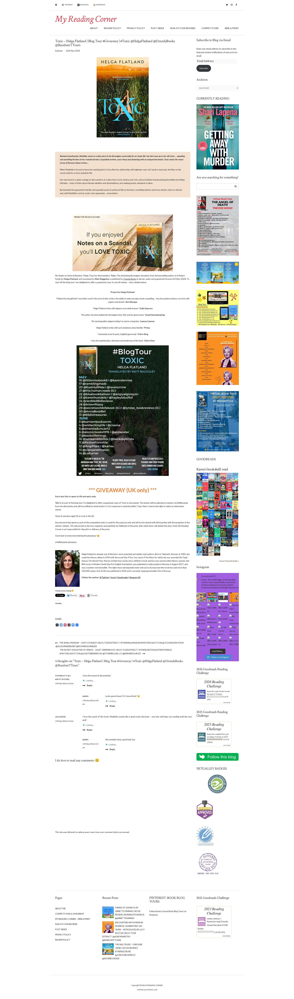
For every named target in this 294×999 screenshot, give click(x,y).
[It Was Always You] (211, 477)
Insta (113, 577)
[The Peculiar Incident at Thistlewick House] (223, 523)
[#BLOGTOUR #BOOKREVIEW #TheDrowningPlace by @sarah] (234, 641)
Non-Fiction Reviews (182, 28)
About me (60, 908)
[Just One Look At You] (229, 523)
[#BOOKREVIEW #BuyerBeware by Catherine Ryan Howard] (212, 608)
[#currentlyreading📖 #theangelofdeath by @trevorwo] (223, 619)
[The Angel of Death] (205, 486)
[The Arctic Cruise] (235, 532)
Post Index (157, 28)
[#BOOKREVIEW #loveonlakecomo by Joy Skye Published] (212, 641)
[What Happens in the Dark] (211, 523)
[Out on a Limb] (205, 541)
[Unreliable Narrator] (217, 504)
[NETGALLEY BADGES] (217, 784)
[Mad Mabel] (205, 477)
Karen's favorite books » (229, 561)
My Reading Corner (85, 19)
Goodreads (122, 577)
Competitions (210, 28)
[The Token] (223, 541)
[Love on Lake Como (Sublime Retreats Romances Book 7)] (229, 496)
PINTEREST (68, 5)
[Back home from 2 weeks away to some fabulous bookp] (212, 597)
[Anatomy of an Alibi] (211, 532)
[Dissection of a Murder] (217, 495)
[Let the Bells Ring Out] (217, 541)
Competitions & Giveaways (69, 914)
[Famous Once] (235, 523)
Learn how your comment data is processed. (110, 832)
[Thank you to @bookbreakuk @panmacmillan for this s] (234, 630)
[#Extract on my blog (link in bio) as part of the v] (234, 597)
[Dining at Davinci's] (229, 477)
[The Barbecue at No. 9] (217, 532)
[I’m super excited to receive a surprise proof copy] (201, 597)
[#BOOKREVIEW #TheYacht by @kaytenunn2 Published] (223, 641)
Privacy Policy (136, 28)
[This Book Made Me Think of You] (199, 532)
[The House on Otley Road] (217, 486)
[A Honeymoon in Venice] (223, 477)
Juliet (139, 990)
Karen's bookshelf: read (212, 469)
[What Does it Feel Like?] (211, 542)
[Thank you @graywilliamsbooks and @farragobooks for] (201, 641)
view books (226, 702)
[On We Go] (229, 486)
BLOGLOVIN (84, 5)
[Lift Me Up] (223, 504)
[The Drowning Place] (235, 495)
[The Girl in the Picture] (199, 505)
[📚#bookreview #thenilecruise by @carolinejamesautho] (201, 608)
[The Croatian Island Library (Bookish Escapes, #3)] (205, 532)
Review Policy (112, 28)
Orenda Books (129, 279)
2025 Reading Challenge (214, 726)
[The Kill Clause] (223, 532)
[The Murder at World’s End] (229, 532)
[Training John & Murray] (235, 477)
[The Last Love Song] (199, 541)
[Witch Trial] (229, 504)
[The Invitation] (211, 514)
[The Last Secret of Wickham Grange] (211, 504)
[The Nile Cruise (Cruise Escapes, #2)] (199, 486)
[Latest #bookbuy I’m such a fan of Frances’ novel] (201, 619)
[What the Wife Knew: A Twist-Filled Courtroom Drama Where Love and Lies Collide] (229, 541)
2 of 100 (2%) (219, 932)
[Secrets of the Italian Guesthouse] (211, 495)
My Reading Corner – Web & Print (72, 919)
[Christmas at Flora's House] (217, 523)
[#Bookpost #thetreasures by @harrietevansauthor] (212, 619)
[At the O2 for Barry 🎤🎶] (223, 630)
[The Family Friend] (217, 514)
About (94, 28)
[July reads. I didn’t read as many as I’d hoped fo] (223, 597)
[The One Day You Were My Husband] (205, 495)
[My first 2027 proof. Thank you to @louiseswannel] (234, 608)
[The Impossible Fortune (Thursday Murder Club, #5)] (211, 550)
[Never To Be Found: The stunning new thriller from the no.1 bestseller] (199, 495)
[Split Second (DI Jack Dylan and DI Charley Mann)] (199, 477)
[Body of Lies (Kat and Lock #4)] (205, 504)
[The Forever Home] (235, 504)
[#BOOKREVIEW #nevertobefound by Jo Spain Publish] (201, 630)
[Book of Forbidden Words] (235, 514)
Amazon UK (134, 577)
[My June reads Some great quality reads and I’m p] (234, 619)
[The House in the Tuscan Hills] (205, 514)
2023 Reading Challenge (214, 911)
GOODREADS (100, 5)
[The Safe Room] (223, 486)
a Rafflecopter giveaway (66, 542)
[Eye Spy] (199, 514)
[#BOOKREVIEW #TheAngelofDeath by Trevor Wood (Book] (223, 608)
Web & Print (232, 28)
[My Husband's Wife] (223, 514)
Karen (209, 691)
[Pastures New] (235, 541)
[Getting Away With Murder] (217, 477)
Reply (89, 685)
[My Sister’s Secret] (235, 486)
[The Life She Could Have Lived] (199, 550)
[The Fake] (205, 550)
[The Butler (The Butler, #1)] (211, 486)
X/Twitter (104, 577)
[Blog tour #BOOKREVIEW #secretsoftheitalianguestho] (212, 630)
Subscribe (203, 68)
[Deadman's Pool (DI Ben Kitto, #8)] (217, 550)
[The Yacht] (223, 495)
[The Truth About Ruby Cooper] (205, 523)
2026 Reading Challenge (214, 683)
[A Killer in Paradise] (199, 523)
